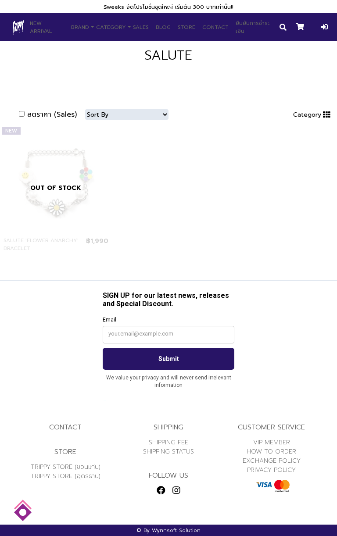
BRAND (80, 27)
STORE (186, 27)
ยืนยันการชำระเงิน (252, 27)
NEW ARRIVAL (41, 27)
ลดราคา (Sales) (52, 114)
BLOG (163, 27)
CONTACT (215, 27)
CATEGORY (111, 27)
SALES (141, 27)
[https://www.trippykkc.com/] (18, 27)
